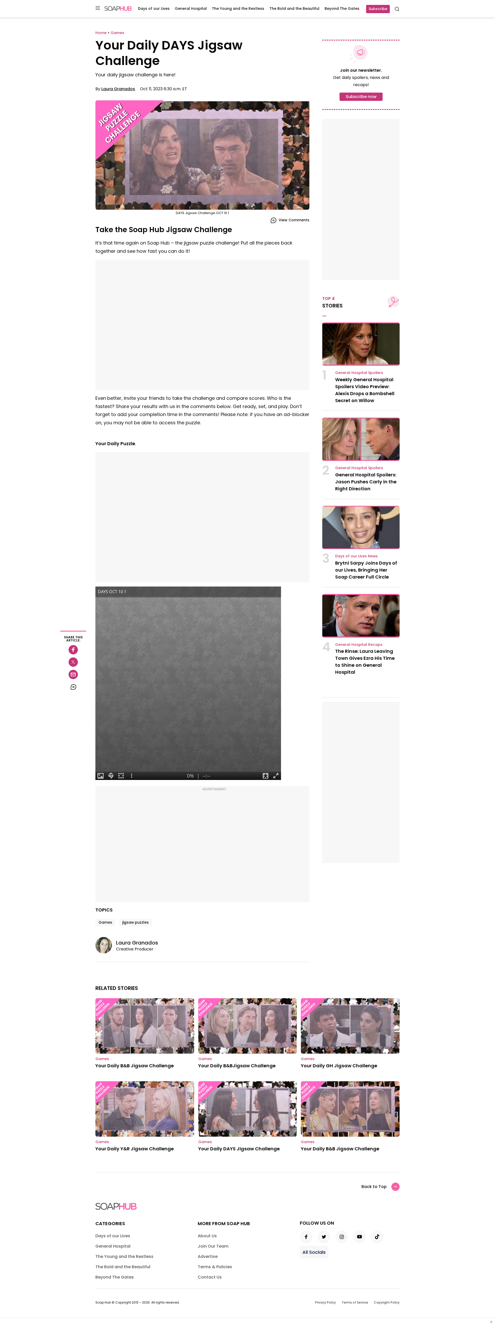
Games (105, 922)
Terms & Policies (215, 1267)
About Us (207, 1236)
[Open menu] (97, 8)
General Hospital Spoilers (359, 372)
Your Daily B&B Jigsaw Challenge (134, 1065)
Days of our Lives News (356, 556)
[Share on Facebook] (73, 649)
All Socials (314, 1252)
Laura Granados (118, 89)
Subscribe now (361, 97)
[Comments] (73, 687)
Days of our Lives (154, 8)
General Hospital (191, 8)
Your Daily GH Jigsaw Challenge (339, 1065)
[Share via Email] (73, 674)
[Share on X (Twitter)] (73, 662)
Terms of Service (355, 1302)
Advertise (208, 1256)
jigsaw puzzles (135, 922)
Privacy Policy (325, 1302)
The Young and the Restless (238, 8)
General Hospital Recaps (358, 644)
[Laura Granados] (105, 945)
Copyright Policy (387, 1302)
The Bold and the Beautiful (294, 8)
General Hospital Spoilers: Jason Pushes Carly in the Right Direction (366, 481)
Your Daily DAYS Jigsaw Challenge (239, 1148)
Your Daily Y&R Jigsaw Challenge (134, 1148)
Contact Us (210, 1277)
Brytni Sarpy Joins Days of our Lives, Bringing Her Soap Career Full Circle (366, 570)
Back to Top (374, 1187)
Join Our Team (213, 1246)
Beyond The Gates (342, 8)
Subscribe (378, 8)
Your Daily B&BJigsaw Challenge (237, 1065)
